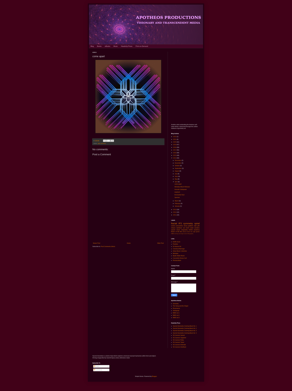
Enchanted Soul (179, 195)
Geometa (176, 303)
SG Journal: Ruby (178, 340)
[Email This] (104, 141)
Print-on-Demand (142, 46)
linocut (184, 231)
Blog (92, 46)
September (178, 168)
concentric (179, 226)
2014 (175, 158)
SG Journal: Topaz (178, 342)
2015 (175, 155)
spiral (197, 223)
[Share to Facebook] (111, 141)
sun (184, 228)
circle (173, 226)
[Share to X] (108, 141)
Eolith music (176, 242)
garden (198, 231)
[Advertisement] (128, 224)
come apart (178, 184)
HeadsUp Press (126, 46)
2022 (175, 136)
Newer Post (96, 243)
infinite (191, 230)
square (173, 230)
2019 (175, 144)
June (176, 176)
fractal (174, 223)
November (178, 163)
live (191, 231)
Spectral (177, 197)
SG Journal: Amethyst (179, 347)
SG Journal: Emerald (179, 344)
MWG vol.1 (176, 313)
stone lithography (188, 233)
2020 (175, 142)
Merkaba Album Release (182, 187)
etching (176, 233)
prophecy (197, 230)
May (176, 179)
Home (129, 243)
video (172, 233)
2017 (175, 150)
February (178, 203)
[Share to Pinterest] (113, 141)
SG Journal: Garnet (179, 335)
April (176, 182)
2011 (175, 215)
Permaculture (177, 260)
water (192, 228)
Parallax (175, 244)
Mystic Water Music (179, 256)
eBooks (107, 46)
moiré (187, 228)
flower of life (175, 231)
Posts (97, 366)
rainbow (179, 228)
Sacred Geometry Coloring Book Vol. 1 (185, 326)
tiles (181, 231)
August (177, 171)
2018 (175, 147)
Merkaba (175, 253)
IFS (180, 223)
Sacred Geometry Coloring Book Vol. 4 (185, 333)
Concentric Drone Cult (180, 258)
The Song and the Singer (180, 306)
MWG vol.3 (176, 317)
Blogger (154, 376)
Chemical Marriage (179, 249)
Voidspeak (176, 310)
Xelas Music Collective (180, 251)
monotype (181, 233)
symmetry (103, 143)
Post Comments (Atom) (108, 246)
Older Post (160, 243)
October (177, 165)
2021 (175, 139)
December (178, 160)
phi (198, 226)
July (176, 174)
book (188, 231)
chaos (173, 228)
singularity (184, 230)
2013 (175, 209)
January (177, 206)
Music (115, 46)
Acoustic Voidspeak (181, 189)
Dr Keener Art (177, 246)
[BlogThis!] (106, 141)
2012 (175, 212)
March (177, 201)
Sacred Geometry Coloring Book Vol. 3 (185, 330)
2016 (175, 153)
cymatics (197, 228)
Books (99, 46)
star (195, 226)
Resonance (176, 308)
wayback (177, 192)
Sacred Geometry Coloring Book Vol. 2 (185, 328)
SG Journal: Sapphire (179, 338)
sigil (99, 143)
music (178, 230)
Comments (98, 370)
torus (185, 226)
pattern (190, 226)
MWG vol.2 (176, 315)
